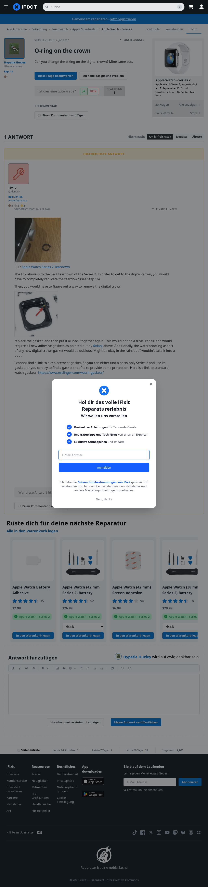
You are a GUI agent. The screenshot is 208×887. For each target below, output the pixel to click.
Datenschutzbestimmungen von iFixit (104, 482)
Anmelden (104, 467)
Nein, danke (104, 499)
